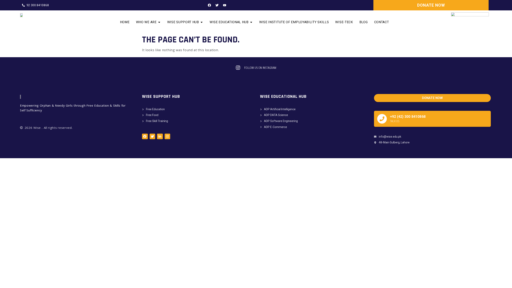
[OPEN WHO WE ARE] (159, 22)
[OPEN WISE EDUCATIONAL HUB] (251, 22)
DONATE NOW (431, 5)
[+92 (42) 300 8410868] (382, 119)
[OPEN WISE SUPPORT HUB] (201, 22)
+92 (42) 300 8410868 (408, 116)
